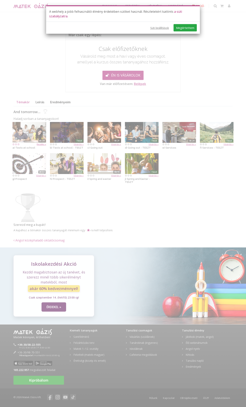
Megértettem (185, 28)
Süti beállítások (159, 28)
